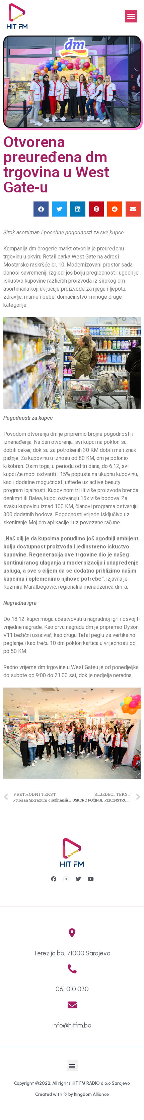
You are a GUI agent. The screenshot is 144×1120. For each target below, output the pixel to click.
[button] (131, 16)
